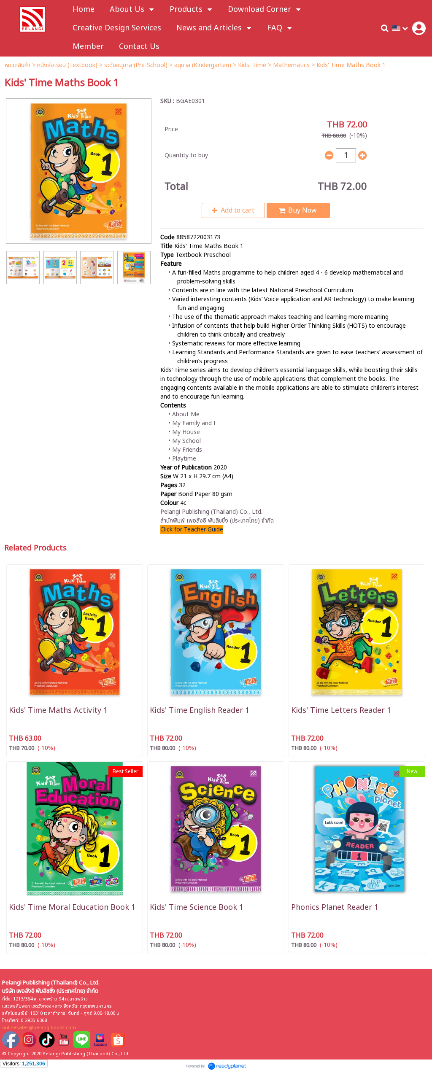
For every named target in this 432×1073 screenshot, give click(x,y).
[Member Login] (419, 28)
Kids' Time (252, 65)
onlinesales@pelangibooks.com (39, 1027)
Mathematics (291, 65)
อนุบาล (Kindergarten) (202, 65)
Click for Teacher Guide (191, 529)
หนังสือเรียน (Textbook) (67, 65)
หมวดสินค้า (17, 65)
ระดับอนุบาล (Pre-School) (135, 65)
